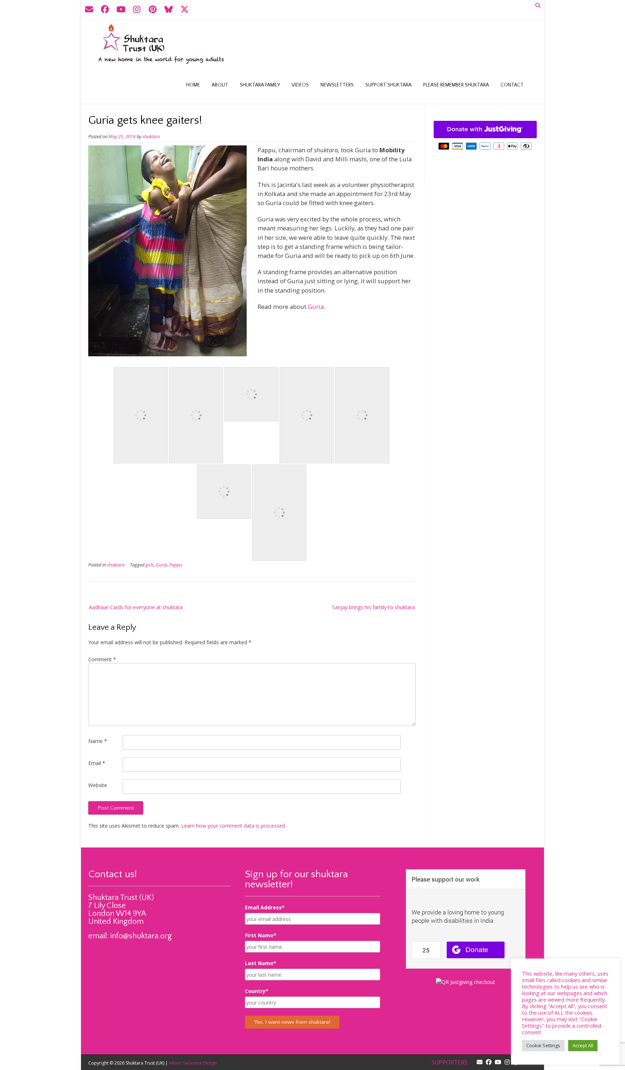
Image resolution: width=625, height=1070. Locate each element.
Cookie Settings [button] (543, 1045)
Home (193, 85)
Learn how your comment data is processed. (233, 825)
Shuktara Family (260, 85)
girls (149, 565)
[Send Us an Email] (89, 9)
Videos (300, 85)
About (220, 85)
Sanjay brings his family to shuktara (373, 607)
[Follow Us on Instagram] (137, 9)
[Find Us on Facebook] (105, 9)
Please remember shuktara (456, 85)
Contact (512, 85)
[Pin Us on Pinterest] (152, 9)
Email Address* (265, 907)
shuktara (151, 136)
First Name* (260, 935)
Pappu (175, 565)
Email (96, 763)
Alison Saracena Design (193, 1063)
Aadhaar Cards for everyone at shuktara (136, 607)
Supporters (449, 1062)
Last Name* (260, 963)
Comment (102, 659)
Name (97, 741)
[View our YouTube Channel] (121, 9)
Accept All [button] (583, 1045)
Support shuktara (388, 85)
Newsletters (337, 85)
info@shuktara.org (141, 936)
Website (97, 785)
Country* (256, 991)
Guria (316, 306)
